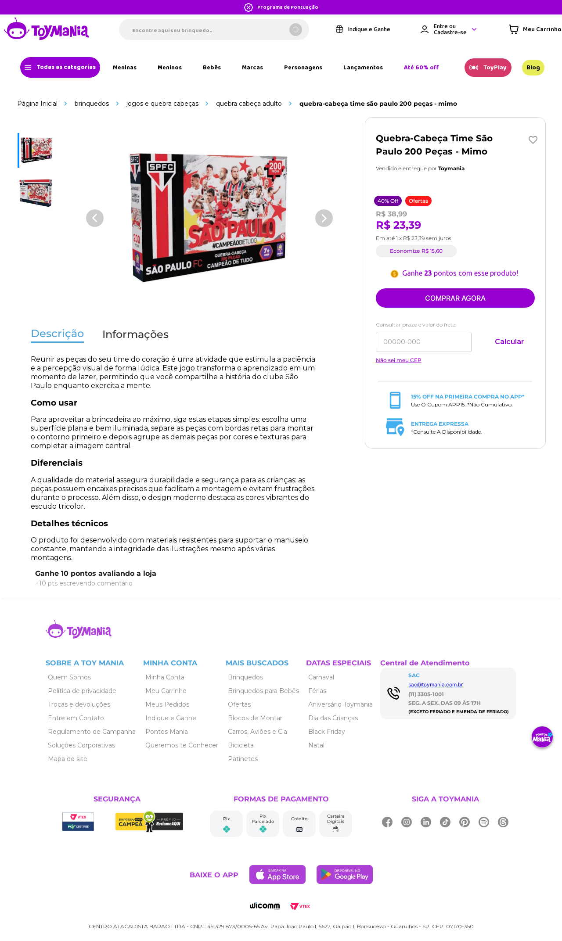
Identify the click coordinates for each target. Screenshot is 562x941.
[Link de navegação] (46, 29)
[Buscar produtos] (295, 29)
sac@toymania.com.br (435, 684)
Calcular (509, 342)
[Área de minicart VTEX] (535, 29)
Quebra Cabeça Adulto (249, 104)
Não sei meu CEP (399, 360)
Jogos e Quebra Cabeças (162, 104)
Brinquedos (92, 104)
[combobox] (214, 29)
